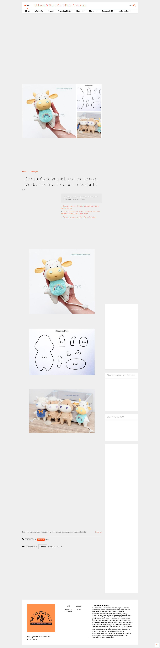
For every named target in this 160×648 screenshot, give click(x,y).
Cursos (51, 11)
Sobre (79, 610)
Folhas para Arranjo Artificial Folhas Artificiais (79, 217)
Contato (79, 606)
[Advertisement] (80, 31)
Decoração (34, 172)
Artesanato (39, 11)
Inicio (28, 11)
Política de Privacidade (68, 610)
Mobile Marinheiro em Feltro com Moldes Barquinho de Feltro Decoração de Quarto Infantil (80, 213)
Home (24, 172)
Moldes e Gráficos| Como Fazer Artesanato (60, 5)
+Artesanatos (124, 11)
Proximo (98, 532)
